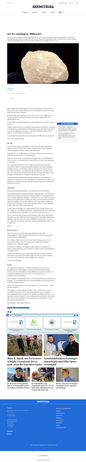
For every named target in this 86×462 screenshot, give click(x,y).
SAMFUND (25, 12)
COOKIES (58, 425)
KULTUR (44, 12)
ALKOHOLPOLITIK (59, 420)
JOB (62, 12)
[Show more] (67, 142)
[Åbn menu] (76, 3)
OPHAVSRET (58, 410)
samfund (10, 307)
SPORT (53, 12)
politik (15, 307)
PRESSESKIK (58, 418)
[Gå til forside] (43, 6)
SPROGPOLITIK (59, 415)
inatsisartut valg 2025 (23, 307)
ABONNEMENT (10, 431)
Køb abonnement (63, 3)
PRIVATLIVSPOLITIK (60, 413)
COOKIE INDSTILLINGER (61, 427)
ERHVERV (34, 12)
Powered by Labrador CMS (43, 460)
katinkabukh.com (44, 455)
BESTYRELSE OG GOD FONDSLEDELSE (63, 408)
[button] (74, 315)
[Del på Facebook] (8, 312)
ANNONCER (9, 433)
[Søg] (12, 3)
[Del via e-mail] (11, 312)
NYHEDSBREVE (59, 422)
